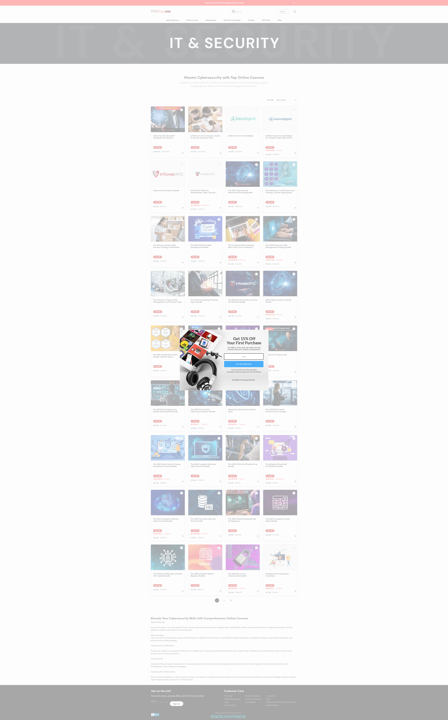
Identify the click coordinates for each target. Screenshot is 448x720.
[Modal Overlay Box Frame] (224, 360)
